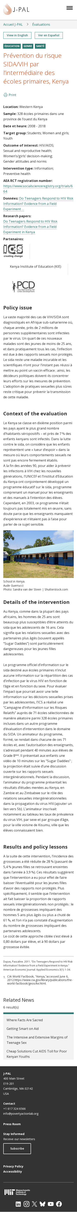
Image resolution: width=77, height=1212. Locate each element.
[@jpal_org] (26, 1204)
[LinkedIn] (18, 1204)
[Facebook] (59, 1204)
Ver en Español (48, 35)
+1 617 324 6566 (14, 1109)
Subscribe (17, 1148)
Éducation (12, 46)
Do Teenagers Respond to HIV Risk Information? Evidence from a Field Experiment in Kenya (30, 226)
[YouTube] (51, 1204)
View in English (17, 35)
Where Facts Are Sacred (25, 1020)
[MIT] (38, 1192)
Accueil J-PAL (13, 24)
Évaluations (41, 24)
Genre (28, 46)
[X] (34, 1204)
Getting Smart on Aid (23, 1028)
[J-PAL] (16, 10)
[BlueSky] (42, 1204)
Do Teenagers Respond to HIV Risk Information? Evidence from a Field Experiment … (38, 203)
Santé (40, 46)
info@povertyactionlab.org (20, 1113)
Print (12, 95)
